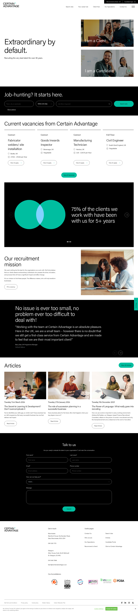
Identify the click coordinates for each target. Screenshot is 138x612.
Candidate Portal (110, 542)
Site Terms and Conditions (10, 603)
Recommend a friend (112, 2)
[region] (69, 609)
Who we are (88, 538)
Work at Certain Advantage (113, 546)
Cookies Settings (98, 609)
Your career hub (83, 7)
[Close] (135, 608)
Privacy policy (24, 603)
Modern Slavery (46, 603)
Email (28, 466)
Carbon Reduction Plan (59, 603)
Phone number (74, 466)
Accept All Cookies (111, 609)
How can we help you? (33, 477)
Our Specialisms (110, 7)
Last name (73, 455)
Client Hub (96, 7)
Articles (107, 538)
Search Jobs (69, 7)
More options (12, 109)
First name (29, 455)
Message (29, 488)
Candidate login (128, 2)
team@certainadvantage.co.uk (57, 565)
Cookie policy (35, 603)
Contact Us (123, 7)
